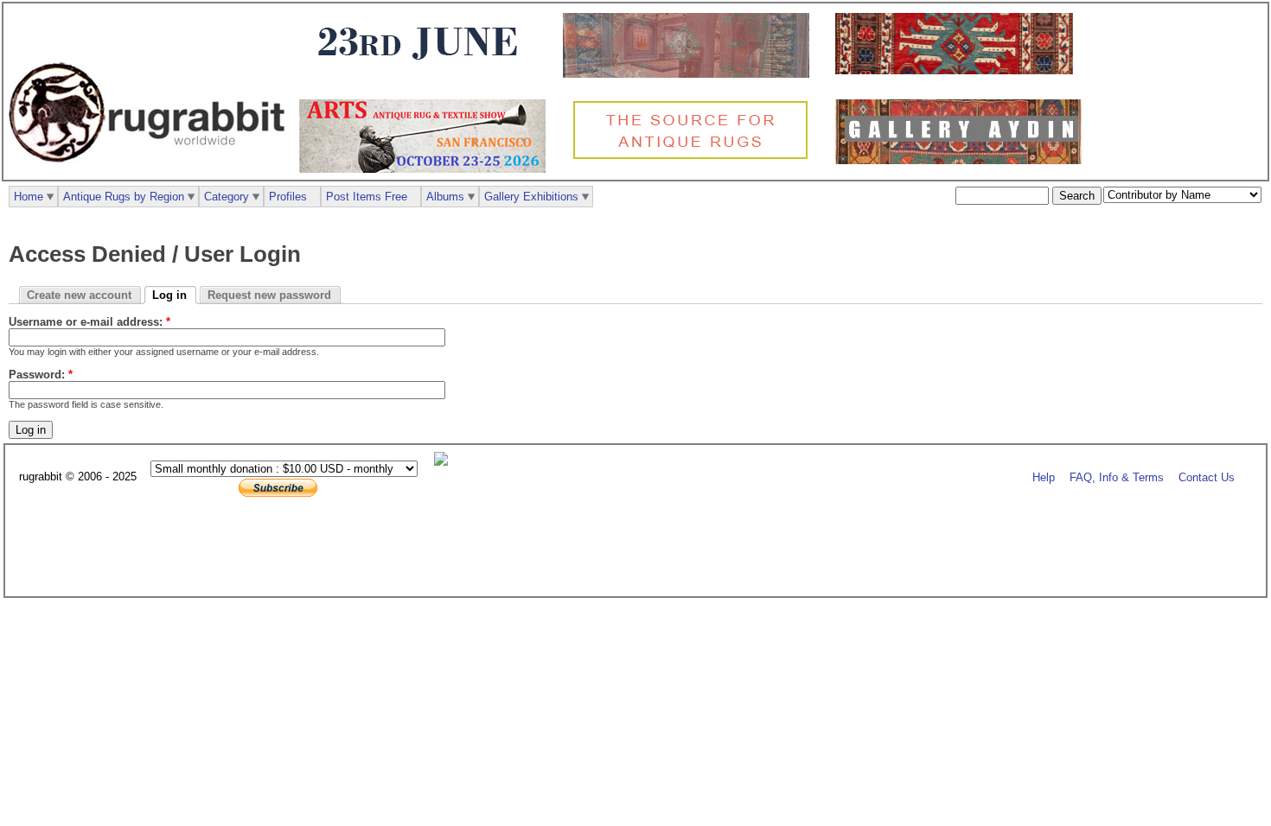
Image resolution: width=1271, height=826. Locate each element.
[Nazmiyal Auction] (958, 70)
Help (1043, 477)
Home (28, 196)
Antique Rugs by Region (123, 196)
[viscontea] (422, 70)
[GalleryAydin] (690, 73)
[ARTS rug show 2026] (426, 168)
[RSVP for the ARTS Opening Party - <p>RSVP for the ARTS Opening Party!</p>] (445, 461)
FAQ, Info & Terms (1117, 477)
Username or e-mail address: (89, 321)
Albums (445, 196)
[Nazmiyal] (695, 156)
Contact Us (1206, 477)
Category (226, 196)
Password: (41, 374)
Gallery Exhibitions (531, 196)
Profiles (288, 196)
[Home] (151, 171)
